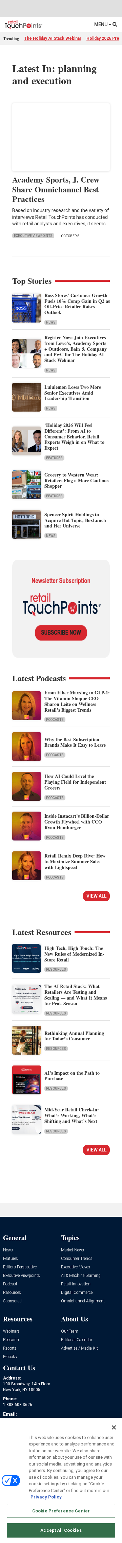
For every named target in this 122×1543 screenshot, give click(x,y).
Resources (56, 969)
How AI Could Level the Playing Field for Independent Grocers (75, 782)
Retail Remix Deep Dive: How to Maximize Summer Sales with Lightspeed (74, 861)
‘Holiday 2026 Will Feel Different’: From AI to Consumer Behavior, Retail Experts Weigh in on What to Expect (74, 436)
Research (11, 1340)
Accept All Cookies (60, 1530)
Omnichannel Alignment (83, 1301)
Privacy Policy (46, 1496)
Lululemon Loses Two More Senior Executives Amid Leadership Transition (72, 392)
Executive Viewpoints (33, 236)
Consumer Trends (77, 1258)
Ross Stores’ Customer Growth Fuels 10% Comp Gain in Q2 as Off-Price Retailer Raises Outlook (77, 304)
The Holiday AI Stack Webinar (52, 38)
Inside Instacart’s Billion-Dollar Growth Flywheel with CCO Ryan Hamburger (76, 821)
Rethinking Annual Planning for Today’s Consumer (74, 1035)
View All (96, 896)
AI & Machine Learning (81, 1275)
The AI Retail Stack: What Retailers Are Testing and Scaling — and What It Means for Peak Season (75, 995)
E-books (10, 1357)
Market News (72, 1250)
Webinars (11, 1331)
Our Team (69, 1331)
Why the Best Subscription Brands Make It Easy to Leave (75, 742)
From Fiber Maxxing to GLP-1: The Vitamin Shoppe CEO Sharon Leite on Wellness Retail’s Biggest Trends (77, 701)
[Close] (113, 1427)
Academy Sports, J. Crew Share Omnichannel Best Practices (55, 189)
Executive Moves (75, 1267)
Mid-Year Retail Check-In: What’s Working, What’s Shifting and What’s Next (71, 1115)
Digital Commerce (77, 1292)
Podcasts (55, 720)
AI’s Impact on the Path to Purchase (72, 1075)
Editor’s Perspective (20, 1267)
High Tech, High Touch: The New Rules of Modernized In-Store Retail (74, 953)
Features (54, 458)
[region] (61, 1480)
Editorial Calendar (76, 1340)
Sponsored (12, 1301)
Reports (10, 1348)
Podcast (10, 1284)
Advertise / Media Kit (79, 1348)
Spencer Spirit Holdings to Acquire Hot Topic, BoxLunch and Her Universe (75, 520)
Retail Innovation (75, 1284)
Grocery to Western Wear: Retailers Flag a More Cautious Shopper (76, 480)
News (51, 322)
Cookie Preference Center (61, 1510)
